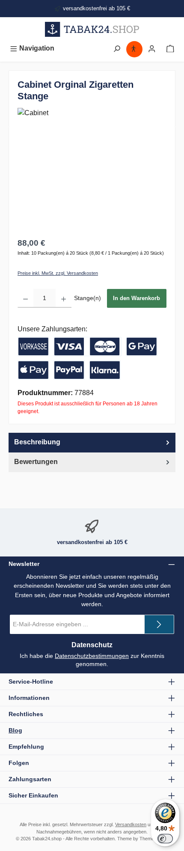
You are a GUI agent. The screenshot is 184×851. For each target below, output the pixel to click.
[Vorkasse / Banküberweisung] (33, 346)
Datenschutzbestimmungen (92, 655)
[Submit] (159, 624)
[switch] (165, 838)
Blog (15, 730)
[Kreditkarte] (87, 346)
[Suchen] (116, 48)
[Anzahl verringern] (25, 298)
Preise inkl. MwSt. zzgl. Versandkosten (58, 273)
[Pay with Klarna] (105, 370)
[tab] (92, 442)
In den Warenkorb (136, 298)
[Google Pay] (141, 346)
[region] (92, 183)
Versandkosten (130, 824)
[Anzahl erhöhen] (63, 298)
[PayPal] (69, 370)
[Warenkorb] (170, 48)
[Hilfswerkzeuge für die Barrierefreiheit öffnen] (133, 48)
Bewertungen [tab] (36, 461)
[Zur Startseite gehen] (92, 29)
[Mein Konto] (151, 48)
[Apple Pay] (33, 370)
